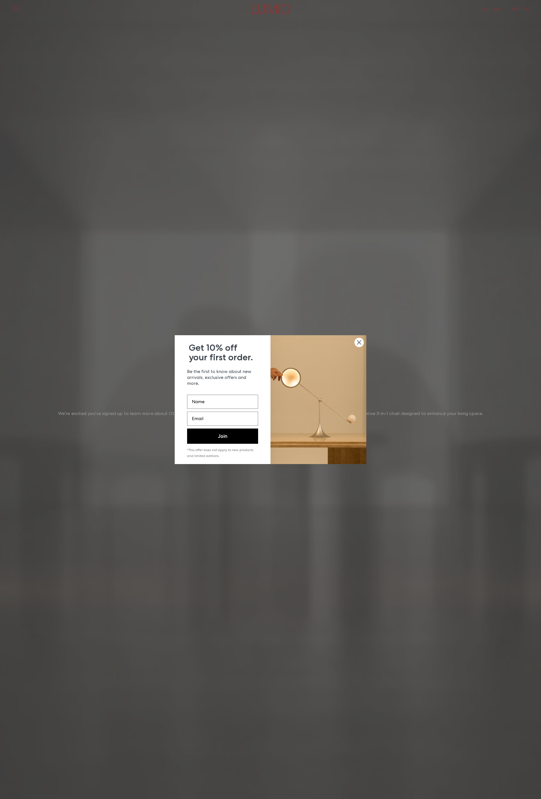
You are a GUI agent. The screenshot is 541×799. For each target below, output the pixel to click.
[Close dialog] (359, 342)
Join (222, 436)
